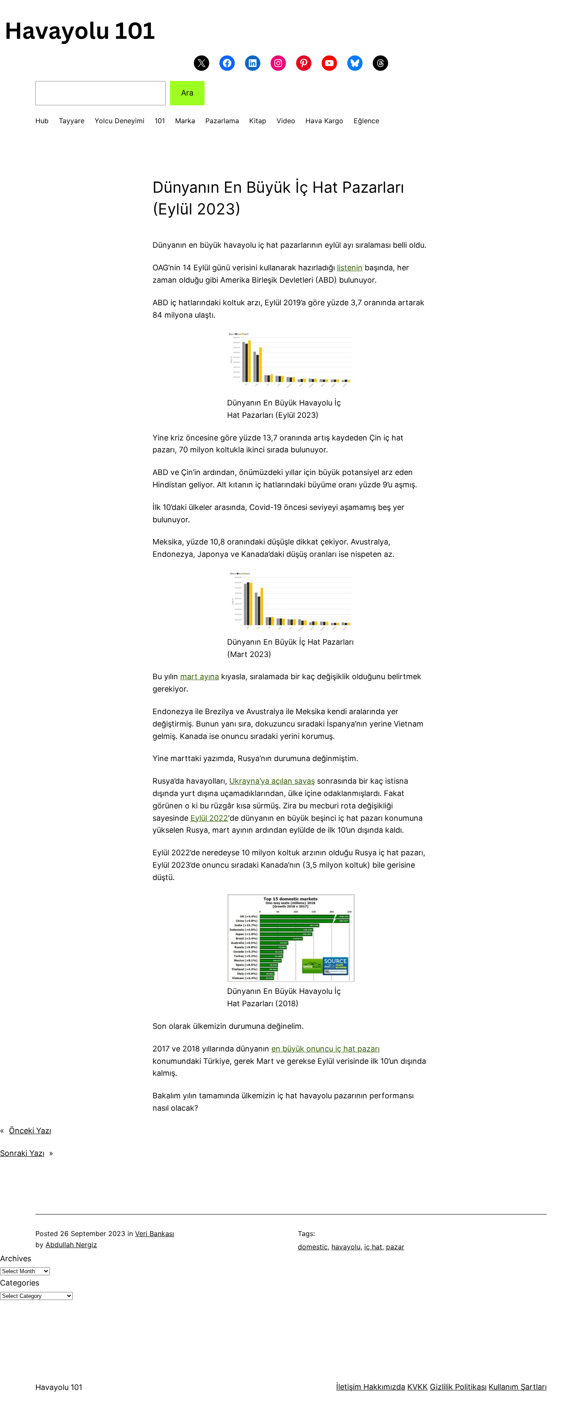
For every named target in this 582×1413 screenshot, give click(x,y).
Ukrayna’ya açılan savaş (272, 780)
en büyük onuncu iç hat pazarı (325, 1048)
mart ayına (199, 676)
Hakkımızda (383, 1386)
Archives (15, 1258)
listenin (350, 267)
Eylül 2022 (209, 818)
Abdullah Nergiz (71, 1244)
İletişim (348, 1386)
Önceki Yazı (30, 1130)
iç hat (373, 1246)
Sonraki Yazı (22, 1153)
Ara (187, 92)
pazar (395, 1246)
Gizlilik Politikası (458, 1386)
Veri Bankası (154, 1233)
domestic (313, 1246)
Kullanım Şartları (518, 1386)
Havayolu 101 (58, 1387)
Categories (19, 1282)
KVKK (417, 1386)
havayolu (345, 1246)
